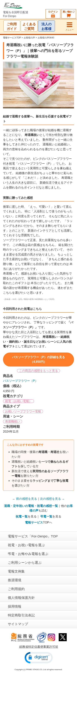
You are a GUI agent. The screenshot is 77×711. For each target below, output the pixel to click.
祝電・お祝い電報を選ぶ (26, 545)
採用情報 (14, 606)
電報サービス (34, 522)
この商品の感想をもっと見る (38, 370)
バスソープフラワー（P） (20, 381)
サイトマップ (18, 624)
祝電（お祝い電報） (18, 401)
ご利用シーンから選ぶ (24, 563)
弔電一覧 (46, 516)
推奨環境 (14, 580)
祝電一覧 (22, 516)
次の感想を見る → (52, 498)
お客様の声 (29, 37)
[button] (39, 657)
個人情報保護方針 (21, 598)
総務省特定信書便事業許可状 (38, 646)
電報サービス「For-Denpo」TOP (33, 536)
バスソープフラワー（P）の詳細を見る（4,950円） (38, 360)
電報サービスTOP (12, 37)
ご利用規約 (16, 589)
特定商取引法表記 (21, 615)
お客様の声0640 (46, 37)
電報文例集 (16, 571)
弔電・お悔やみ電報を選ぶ (28, 554)
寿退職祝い (12, 421)
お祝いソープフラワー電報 (23, 411)
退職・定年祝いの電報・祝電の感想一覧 (31, 505)
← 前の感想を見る (24, 498)
